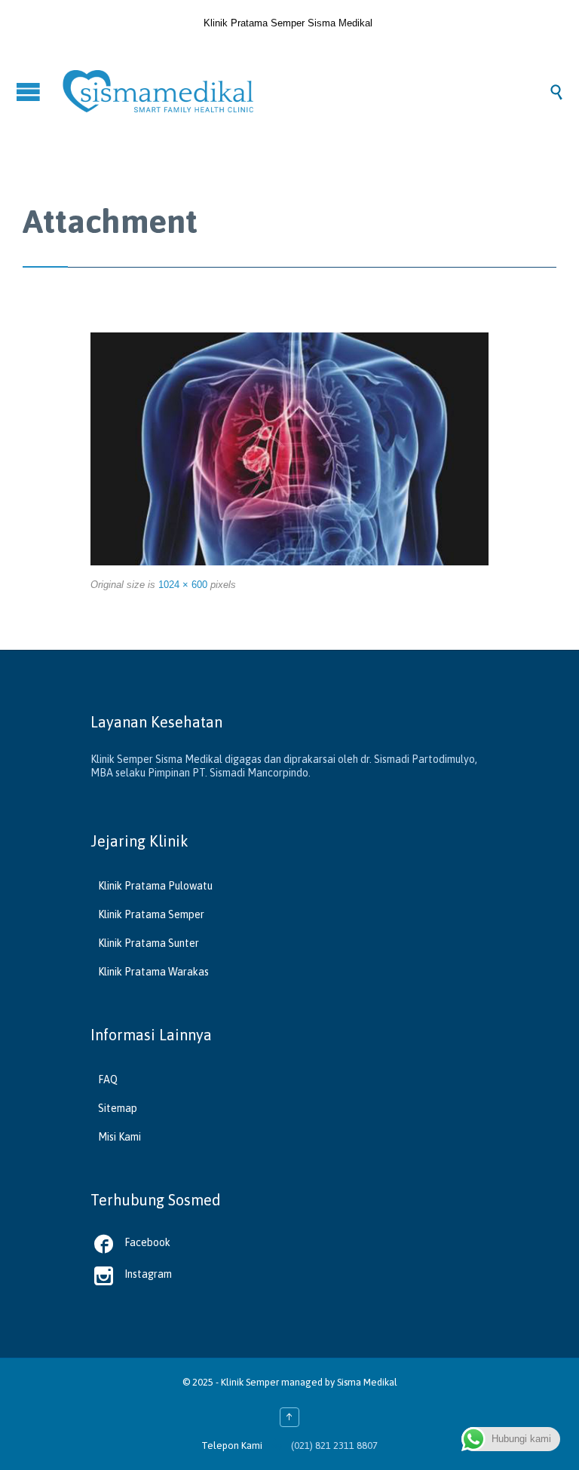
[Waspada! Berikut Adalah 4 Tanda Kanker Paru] (289, 448)
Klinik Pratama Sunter (148, 943)
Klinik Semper (250, 1382)
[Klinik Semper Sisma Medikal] (304, 91)
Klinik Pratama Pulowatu (155, 886)
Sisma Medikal (367, 1382)
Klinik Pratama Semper (151, 914)
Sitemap (117, 1108)
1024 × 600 (182, 584)
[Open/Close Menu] (30, 91)
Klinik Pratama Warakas (153, 972)
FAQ (108, 1079)
